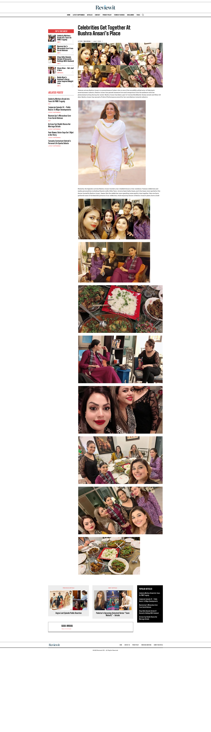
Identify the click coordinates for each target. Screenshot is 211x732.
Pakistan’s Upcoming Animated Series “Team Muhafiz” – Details (112, 614)
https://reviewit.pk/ (66, 628)
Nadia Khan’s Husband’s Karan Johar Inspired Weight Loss (65, 80)
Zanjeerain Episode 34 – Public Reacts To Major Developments (59, 108)
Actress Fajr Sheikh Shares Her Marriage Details (59, 125)
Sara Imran (87, 41)
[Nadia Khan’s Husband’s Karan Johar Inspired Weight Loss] (52, 79)
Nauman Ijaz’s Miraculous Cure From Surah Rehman (65, 48)
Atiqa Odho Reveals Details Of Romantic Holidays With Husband (65, 59)
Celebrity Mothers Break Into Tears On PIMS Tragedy (64, 38)
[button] (143, 15)
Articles (60, 72)
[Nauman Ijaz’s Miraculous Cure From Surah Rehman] (52, 48)
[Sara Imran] (56, 627)
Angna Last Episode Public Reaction (69, 613)
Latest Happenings (54, 112)
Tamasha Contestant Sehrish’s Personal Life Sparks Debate (59, 142)
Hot (59, 42)
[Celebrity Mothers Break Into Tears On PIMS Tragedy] (52, 38)
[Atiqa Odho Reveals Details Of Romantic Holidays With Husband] (52, 59)
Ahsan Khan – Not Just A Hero (65, 69)
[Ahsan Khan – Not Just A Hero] (52, 70)
